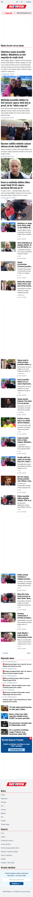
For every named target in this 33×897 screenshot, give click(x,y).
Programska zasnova (7, 840)
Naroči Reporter (18, 750)
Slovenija (15, 668)
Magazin (15, 661)
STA (3, 74)
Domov (3, 795)
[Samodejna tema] (17, 2)
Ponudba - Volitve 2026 (7, 863)
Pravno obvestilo (6, 844)
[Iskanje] (21, 1)
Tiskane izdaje (5, 824)
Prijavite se (15, 883)
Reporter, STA (21, 295)
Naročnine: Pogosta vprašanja (9, 852)
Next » (29, 653)
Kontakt (3, 837)
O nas (2, 833)
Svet (14, 690)
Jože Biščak (21, 412)
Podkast (3, 821)
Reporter (4, 197)
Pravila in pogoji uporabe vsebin (10, 848)
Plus (2, 817)
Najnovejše (4, 798)
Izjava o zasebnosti (6, 855)
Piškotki (3, 859)
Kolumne (3, 810)
